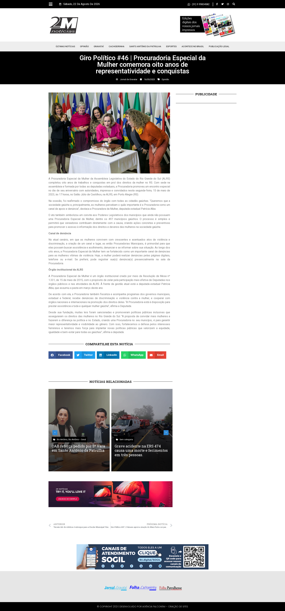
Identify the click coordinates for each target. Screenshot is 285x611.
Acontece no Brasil (193, 46)
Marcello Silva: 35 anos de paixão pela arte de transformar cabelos (137, 450)
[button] (234, 4)
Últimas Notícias (65, 46)
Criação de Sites (178, 606)
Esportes (171, 46)
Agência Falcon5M (153, 606)
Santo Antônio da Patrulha (145, 46)
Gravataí (99, 46)
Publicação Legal (219, 46)
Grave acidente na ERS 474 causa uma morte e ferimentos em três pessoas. (78, 450)
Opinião (84, 46)
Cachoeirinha (116, 46)
